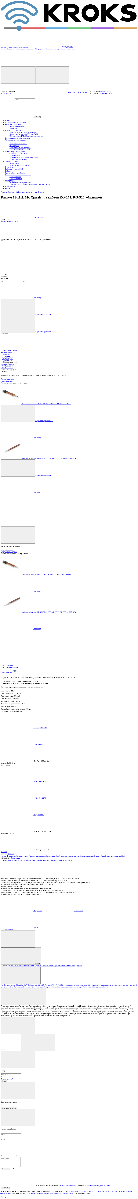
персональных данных (66, 1186)
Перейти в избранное (44, 314)
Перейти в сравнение (44, 332)
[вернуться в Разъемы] (17, 117)
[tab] (9, 665)
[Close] (18, 535)
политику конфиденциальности (98, 1186)
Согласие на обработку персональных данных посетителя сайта (49, 1193)
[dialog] (69, 594)
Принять (4, 1197)
